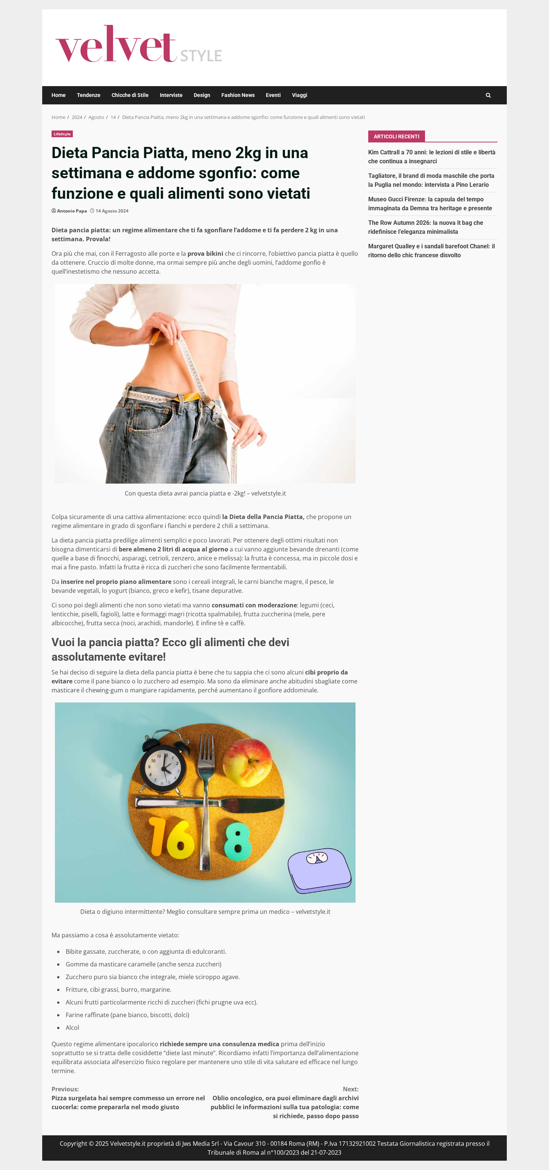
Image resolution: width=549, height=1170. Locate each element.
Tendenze (88, 95)
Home (59, 95)
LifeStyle (62, 133)
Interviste (171, 95)
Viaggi (299, 95)
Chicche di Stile (130, 95)
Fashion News (238, 95)
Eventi (273, 95)
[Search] (488, 95)
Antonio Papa (72, 211)
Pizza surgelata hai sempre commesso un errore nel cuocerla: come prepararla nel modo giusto (128, 1098)
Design (202, 95)
